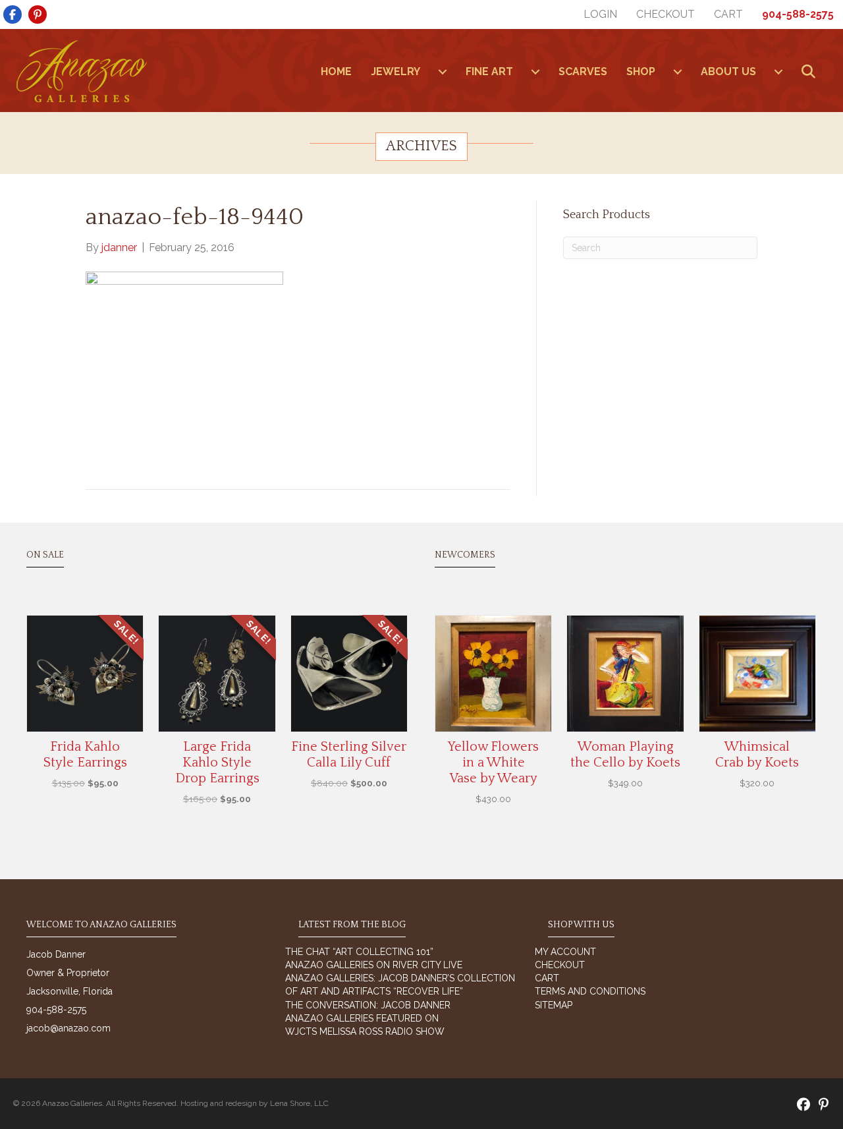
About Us (728, 71)
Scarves (582, 71)
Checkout (665, 14)
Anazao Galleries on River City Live (373, 965)
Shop (640, 71)
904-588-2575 (798, 14)
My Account (565, 951)
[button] (811, 72)
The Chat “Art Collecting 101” (359, 951)
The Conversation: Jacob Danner (367, 1005)
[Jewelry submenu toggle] (442, 71)
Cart (728, 14)
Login (600, 14)
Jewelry (395, 71)
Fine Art (489, 71)
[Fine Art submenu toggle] (535, 71)
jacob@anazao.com (68, 1028)
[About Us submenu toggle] (778, 71)
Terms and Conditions (590, 991)
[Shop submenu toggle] (678, 71)
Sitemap (553, 1005)
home (336, 71)
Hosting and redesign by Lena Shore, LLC (254, 1103)
